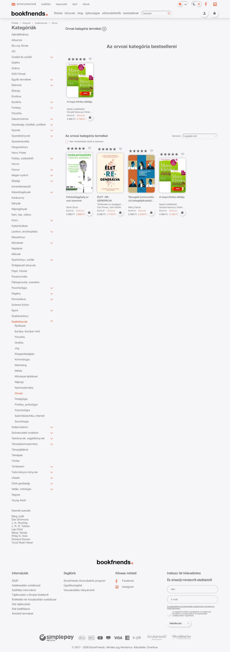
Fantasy (16, 108)
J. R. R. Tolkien (21, 526)
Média (18, 371)
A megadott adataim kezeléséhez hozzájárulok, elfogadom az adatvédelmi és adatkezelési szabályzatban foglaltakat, (191, 613)
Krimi (15, 220)
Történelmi (18, 467)
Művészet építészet (26, 376)
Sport (15, 310)
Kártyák (16, 203)
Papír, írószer (19, 271)
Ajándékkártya (20, 34)
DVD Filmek (19, 74)
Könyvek (27, 23)
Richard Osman (21, 539)
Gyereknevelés (20, 141)
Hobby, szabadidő (22, 158)
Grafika (19, 343)
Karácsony (18, 198)
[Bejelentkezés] (204, 13)
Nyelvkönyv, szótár (23, 260)
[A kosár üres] (215, 13)
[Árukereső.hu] (156, 636)
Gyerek (16, 130)
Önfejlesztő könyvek (24, 265)
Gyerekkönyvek (21, 136)
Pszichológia (19, 288)
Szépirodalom (20, 427)
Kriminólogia (22, 360)
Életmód (16, 85)
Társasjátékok (20, 450)
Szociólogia (22, 421)
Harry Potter (19, 153)
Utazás (16, 478)
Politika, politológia (26, 405)
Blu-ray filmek (20, 46)
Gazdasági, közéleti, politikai (29, 125)
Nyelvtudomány (24, 388)
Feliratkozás (175, 623)
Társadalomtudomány (25, 444)
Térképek (17, 455)
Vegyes (16, 495)
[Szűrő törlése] (104, 29)
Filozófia (17, 113)
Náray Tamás (19, 533)
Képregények (19, 209)
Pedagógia (21, 399)
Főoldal (15, 23)
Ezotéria (16, 102)
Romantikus (19, 299)
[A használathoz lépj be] (90, 59)
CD (13, 51)
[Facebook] (205, 4)
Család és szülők (22, 57)
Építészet (20, 326)
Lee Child (17, 529)
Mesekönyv (18, 237)
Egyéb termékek (21, 80)
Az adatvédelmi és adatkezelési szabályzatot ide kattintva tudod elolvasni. (190, 607)
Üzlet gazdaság (21, 483)
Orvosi (55, 23)
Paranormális (19, 277)
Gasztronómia (20, 119)
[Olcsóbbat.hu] (181, 637)
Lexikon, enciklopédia (24, 232)
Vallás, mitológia (21, 489)
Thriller (16, 461)
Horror (15, 164)
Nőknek (16, 254)
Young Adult (19, 500)
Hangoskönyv (20, 147)
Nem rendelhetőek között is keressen (86, 142)
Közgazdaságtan (24, 354)
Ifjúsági (16, 181)
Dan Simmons (20, 520)
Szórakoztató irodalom (25, 433)
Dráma (16, 68)
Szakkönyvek (41, 23)
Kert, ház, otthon (21, 215)
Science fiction (20, 305)
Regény (16, 294)
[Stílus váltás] (180, 4)
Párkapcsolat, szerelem (26, 282)
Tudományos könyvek (25, 472)
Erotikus (16, 96)
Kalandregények (21, 192)
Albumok (17, 40)
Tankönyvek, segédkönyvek (28, 438)
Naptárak (17, 248)
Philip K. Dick (20, 536)
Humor (16, 170)
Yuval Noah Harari (22, 543)
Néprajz (19, 382)
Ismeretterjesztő (21, 187)
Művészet (17, 243)
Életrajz (16, 91)
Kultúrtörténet (20, 226)
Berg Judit (18, 516)
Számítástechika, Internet (29, 416)
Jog (17, 348)
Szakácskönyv (20, 316)
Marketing (21, 365)
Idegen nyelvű (20, 175)
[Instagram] (215, 4)
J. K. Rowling (20, 523)
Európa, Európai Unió (27, 331)
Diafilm (16, 63)
